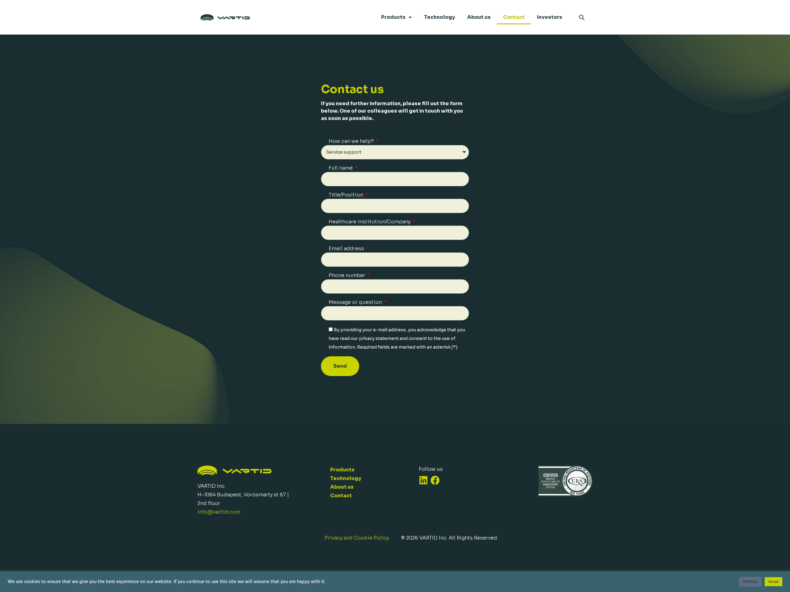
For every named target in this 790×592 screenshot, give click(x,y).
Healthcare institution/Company (370, 221)
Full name (341, 168)
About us (479, 17)
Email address (347, 248)
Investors (549, 17)
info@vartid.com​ (219, 512)
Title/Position (346, 195)
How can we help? (352, 141)
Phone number (348, 275)
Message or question (356, 302)
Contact (514, 17)
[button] (581, 17)
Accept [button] (773, 582)
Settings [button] (750, 581)
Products (393, 17)
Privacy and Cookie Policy (357, 538)
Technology (439, 17)
